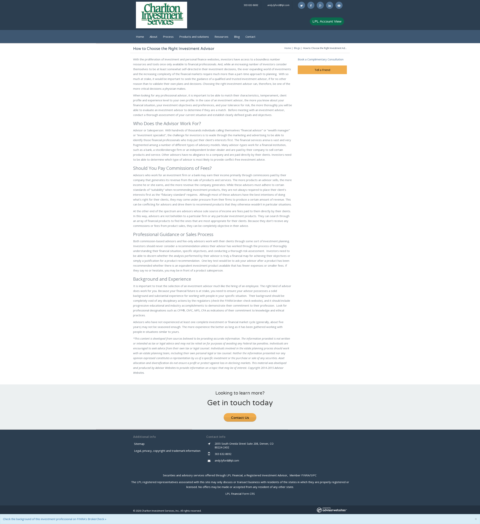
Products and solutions (194, 36)
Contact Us (240, 418)
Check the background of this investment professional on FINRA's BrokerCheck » (54, 519)
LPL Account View (326, 21)
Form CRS (248, 493)
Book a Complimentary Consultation (321, 59)
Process (168, 36)
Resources (221, 36)
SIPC (313, 475)
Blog (237, 36)
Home (140, 36)
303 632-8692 (251, 5)
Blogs (297, 48)
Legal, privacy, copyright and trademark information (167, 451)
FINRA (305, 475)
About (153, 36)
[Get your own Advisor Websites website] (332, 509)
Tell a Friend (322, 70)
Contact (250, 36)
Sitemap (139, 444)
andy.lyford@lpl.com (278, 5)
